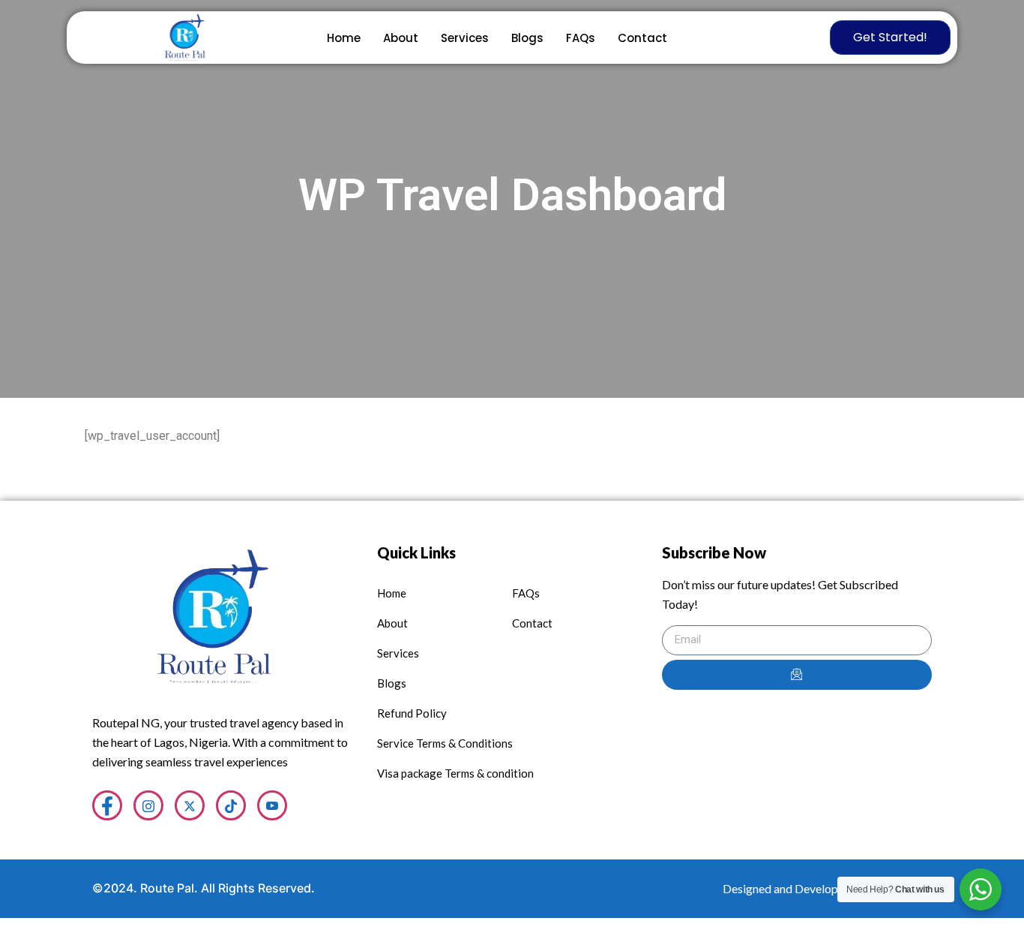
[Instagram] (148, 805)
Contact (642, 38)
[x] (190, 805)
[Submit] (797, 675)
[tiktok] (231, 805)
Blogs (527, 38)
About (400, 38)
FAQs (580, 38)
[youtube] (272, 805)
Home (344, 38)
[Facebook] (107, 805)
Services (465, 38)
